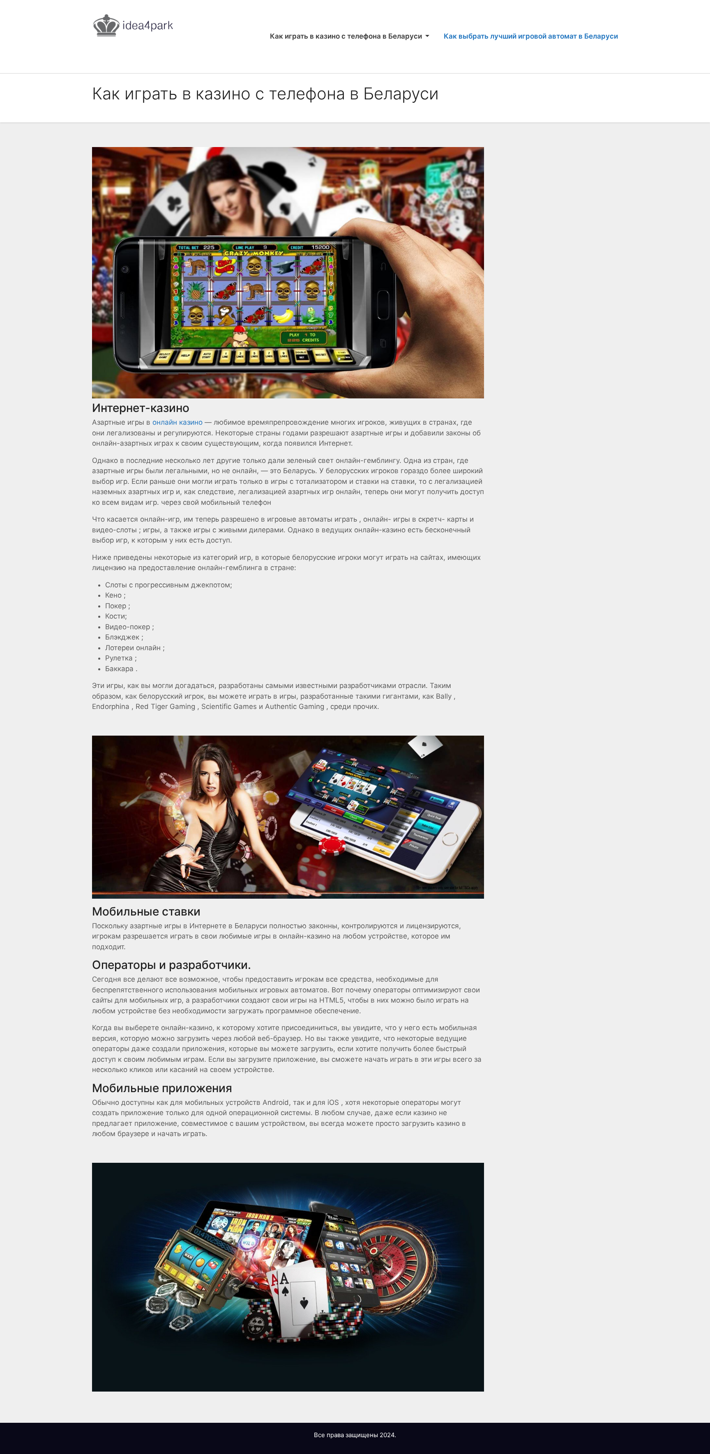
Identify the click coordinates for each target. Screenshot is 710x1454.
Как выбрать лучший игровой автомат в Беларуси (531, 36)
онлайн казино (177, 422)
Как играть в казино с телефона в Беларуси (347, 36)
